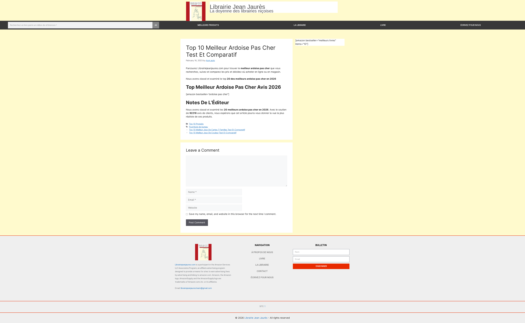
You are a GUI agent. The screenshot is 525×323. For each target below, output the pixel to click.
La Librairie (300, 25)
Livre (383, 25)
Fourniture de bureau (198, 127)
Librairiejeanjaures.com (185, 265)
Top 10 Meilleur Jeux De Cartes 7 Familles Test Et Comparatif (217, 130)
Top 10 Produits (196, 124)
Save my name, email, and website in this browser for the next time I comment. (232, 214)
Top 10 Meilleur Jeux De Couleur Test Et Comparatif (212, 133)
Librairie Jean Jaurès (256, 317)
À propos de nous (262, 252)
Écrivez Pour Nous (470, 25)
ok (156, 25)
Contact (262, 271)
